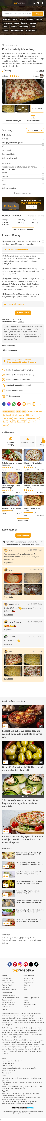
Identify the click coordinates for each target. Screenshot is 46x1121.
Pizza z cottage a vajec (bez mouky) (11, 487)
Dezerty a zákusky (26, 1016)
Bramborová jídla (7, 1030)
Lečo (29, 1049)
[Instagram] (20, 964)
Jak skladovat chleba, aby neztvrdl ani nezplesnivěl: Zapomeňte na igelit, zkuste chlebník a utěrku (19, 1102)
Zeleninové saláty (36, 1034)
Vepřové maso (37, 1028)
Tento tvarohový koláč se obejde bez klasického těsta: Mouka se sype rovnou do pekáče (29, 855)
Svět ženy (5, 987)
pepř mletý (24, 937)
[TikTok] (36, 964)
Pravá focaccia (22, 1020)
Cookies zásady (7, 1000)
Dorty (17, 1037)
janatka (36, 76)
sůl (18, 937)
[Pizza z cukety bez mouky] (33, 578)
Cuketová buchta (21, 1049)
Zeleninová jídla (8, 411)
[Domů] (3, 45)
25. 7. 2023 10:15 (35, 637)
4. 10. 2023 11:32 (35, 550)
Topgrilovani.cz (28, 983)
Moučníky (30, 20)
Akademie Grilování (10, 20)
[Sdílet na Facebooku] (4, 404)
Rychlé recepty (31, 30)
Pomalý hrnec (18, 1030)
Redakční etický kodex (9, 1007)
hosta (4, 470)
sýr (15, 937)
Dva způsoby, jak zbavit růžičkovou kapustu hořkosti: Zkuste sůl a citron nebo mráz (30, 912)
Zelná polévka (6, 1022)
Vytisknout (24, 404)
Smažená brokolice (8, 1070)
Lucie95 (26, 470)
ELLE (25, 987)
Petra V (26, 515)
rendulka (26, 492)
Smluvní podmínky (8, 1004)
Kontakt (26, 1007)
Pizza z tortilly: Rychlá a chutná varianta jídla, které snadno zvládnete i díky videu (28, 893)
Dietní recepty (13, 1034)
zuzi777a (12, 637)
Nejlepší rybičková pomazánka (22, 1044)
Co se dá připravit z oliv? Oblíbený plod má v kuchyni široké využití (22, 768)
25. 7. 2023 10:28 (35, 622)
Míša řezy (29, 1047)
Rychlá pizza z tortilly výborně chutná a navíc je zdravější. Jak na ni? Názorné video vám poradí (22, 839)
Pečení (12, 422)
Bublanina (20, 1051)
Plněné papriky (19, 1040)
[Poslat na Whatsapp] (14, 404)
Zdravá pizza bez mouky (11, 508)
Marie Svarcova (15, 622)
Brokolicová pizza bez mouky (32, 509)
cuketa (5, 937)
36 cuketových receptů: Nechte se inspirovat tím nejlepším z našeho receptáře (20, 803)
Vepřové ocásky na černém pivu (12, 1061)
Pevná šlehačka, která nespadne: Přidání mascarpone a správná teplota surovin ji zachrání (20, 1094)
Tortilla (16, 1016)
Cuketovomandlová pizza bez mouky (12, 464)
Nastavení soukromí (8, 995)
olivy (39, 940)
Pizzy (15, 45)
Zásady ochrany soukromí (10, 998)
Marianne (27, 985)
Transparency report (30, 1004)
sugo (20, 940)
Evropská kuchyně (33, 418)
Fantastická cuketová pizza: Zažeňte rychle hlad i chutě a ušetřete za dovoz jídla (22, 734)
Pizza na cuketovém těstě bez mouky (34, 487)
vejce (11, 937)
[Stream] (31, 964)
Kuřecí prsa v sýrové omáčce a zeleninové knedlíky (19, 1068)
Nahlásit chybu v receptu (24, 193)
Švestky (24, 23)
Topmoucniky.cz (29, 980)
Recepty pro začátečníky (33, 1030)
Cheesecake (6, 1044)
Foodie (26, 1000)
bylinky (14, 940)
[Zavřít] (42, 542)
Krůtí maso (18, 1028)
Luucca (4, 513)
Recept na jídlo (7, 978)
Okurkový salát (38, 1044)
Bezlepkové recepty (23, 422)
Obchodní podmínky (8, 1002)
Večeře (5, 425)
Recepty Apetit (7, 985)
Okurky (16, 23)
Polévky (39, 20)
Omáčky (22, 20)
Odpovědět (8, 563)
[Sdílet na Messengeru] (9, 404)
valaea (4, 492)
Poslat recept (29, 404)
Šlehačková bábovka (35, 1020)
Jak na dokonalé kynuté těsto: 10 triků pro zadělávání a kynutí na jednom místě (29, 902)
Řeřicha (31, 1018)
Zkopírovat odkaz (34, 404)
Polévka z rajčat (7, 1066)
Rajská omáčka (21, 1042)
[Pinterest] (15, 964)
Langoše (11, 1049)
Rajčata (5, 30)
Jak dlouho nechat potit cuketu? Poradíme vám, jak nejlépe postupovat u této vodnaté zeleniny (30, 874)
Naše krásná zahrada (9, 989)
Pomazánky (15, 1013)
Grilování (14, 26)
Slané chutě (7, 415)
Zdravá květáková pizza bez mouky (33, 464)
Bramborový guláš (33, 1042)
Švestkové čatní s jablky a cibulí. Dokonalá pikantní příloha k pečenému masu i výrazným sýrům (22, 1087)
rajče (31, 940)
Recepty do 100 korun (35, 411)
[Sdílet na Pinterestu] (19, 404)
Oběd (34, 422)
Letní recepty (23, 26)
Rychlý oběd (12, 1051)
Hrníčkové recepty (17, 30)
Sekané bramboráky (8, 1063)
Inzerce (4, 1009)
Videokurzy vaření (8, 983)
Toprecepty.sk (28, 978)
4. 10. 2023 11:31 (35, 570)
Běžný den (29, 415)
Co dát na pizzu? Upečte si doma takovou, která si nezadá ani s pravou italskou (28, 921)
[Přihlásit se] (43, 3)
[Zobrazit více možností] (39, 404)
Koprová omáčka (7, 1047)
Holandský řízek (19, 1047)
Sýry (24, 411)
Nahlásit (26, 1002)
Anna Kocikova (15, 604)
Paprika (5, 26)
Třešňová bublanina (30, 1022)
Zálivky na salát (18, 1022)
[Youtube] (26, 964)
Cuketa (33, 26)
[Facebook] (9, 964)
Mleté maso (27, 1028)
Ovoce (22, 1037)
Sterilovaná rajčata (31, 1040)
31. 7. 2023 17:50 (35, 604)
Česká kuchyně (19, 418)
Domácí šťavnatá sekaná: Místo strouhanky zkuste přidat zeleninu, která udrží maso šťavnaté (21, 1098)
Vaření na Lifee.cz (8, 980)
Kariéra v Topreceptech (31, 998)
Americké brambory (21, 1018)
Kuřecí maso (7, 23)
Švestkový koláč (30, 1051)
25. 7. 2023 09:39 (34, 651)
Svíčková (14, 1020)
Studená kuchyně (8, 1037)
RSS (25, 995)
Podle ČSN (32, 23)
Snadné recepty (18, 415)
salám (25, 940)
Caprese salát (6, 1073)
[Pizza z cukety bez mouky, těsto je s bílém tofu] (13, 578)
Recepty (9, 45)
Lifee (25, 989)
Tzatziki (11, 1025)
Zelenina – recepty (27, 1013)
